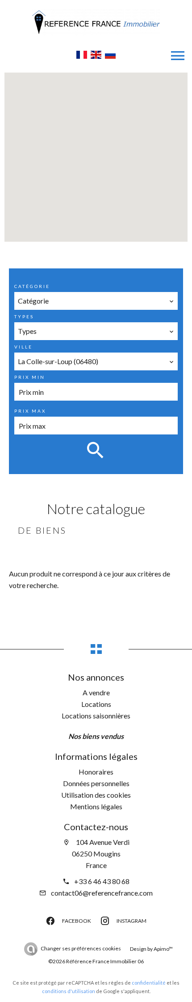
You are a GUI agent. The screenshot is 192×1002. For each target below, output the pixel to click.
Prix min (29, 377)
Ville (23, 346)
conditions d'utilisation (68, 991)
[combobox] (96, 301)
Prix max (30, 411)
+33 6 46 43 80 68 (101, 881)
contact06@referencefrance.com (102, 892)
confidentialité (149, 983)
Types (24, 316)
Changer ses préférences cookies (81, 948)
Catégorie (32, 286)
